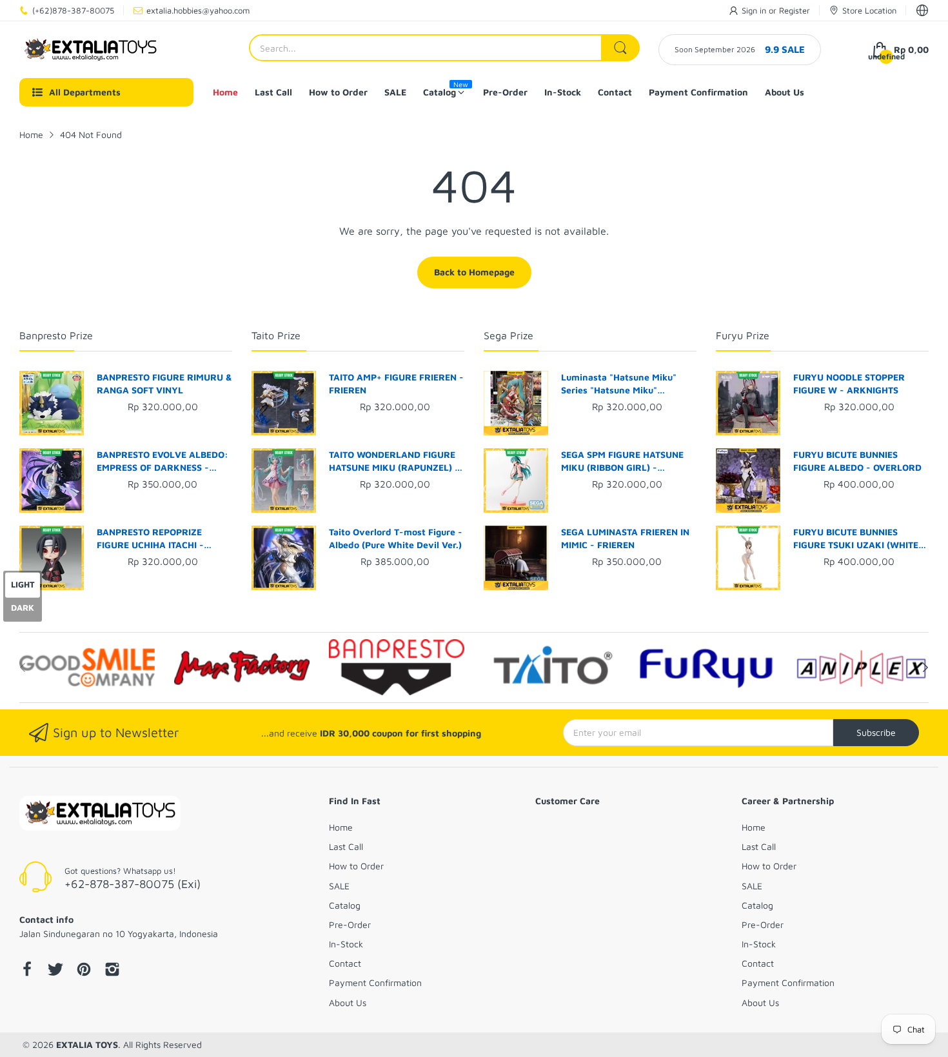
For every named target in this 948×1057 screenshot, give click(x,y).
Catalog (344, 905)
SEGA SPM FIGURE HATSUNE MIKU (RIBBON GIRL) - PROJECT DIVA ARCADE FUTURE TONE (622, 461)
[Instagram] (112, 971)
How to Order (356, 865)
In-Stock (346, 943)
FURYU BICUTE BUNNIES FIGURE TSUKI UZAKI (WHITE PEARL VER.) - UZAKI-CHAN (855, 538)
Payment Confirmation (375, 982)
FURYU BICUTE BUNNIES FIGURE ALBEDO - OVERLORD (857, 461)
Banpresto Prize (56, 335)
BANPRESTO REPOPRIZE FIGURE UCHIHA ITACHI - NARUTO (150, 538)
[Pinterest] (84, 971)
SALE (339, 885)
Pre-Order (350, 924)
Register (794, 10)
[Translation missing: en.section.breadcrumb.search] (620, 47)
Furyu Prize (742, 335)
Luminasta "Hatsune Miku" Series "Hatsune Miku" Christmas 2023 (618, 383)
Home (341, 827)
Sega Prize (508, 335)
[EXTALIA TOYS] (90, 49)
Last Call (346, 846)
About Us (347, 1002)
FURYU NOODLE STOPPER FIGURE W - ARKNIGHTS (849, 383)
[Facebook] (27, 971)
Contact (345, 963)
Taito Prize (276, 335)
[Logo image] (87, 667)
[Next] (22, 667)
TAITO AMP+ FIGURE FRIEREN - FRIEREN (396, 383)
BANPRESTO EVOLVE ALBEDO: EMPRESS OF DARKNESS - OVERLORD (162, 461)
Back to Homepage (474, 271)
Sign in (755, 10)
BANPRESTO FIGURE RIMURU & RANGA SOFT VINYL (164, 383)
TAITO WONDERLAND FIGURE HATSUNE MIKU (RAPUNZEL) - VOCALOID (394, 461)
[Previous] (925, 667)
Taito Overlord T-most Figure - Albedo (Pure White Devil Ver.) (395, 538)
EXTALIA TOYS (87, 1044)
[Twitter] (55, 971)
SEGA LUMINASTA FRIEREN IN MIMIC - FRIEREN (625, 538)
